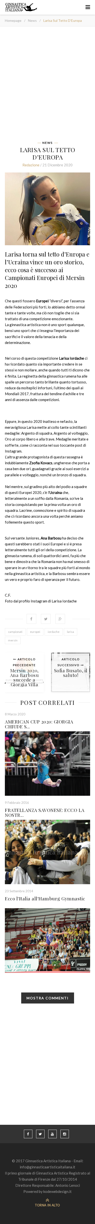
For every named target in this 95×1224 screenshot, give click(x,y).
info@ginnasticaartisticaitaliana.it (47, 1167)
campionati (15, 632)
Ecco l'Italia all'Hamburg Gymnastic (45, 898)
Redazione (30, 165)
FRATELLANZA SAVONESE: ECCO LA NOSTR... (45, 812)
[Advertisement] (47, 85)
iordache (53, 632)
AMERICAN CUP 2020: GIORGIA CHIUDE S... (39, 724)
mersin (13, 640)
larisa (70, 632)
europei (35, 632)
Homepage (13, 20)
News (32, 20)
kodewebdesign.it (57, 1191)
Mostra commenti (48, 998)
